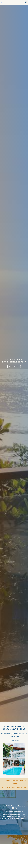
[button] (26, 2)
